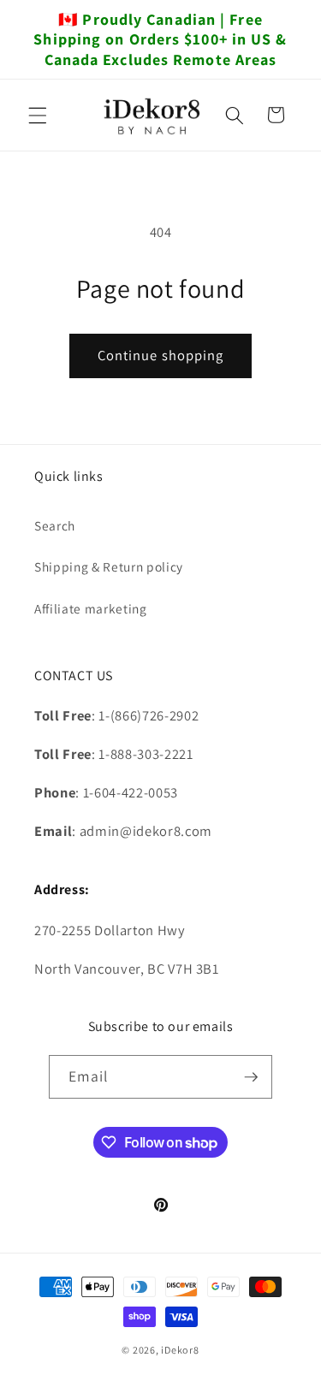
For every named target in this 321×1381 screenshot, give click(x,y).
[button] (37, 114)
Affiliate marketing (90, 608)
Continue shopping (161, 355)
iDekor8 (180, 1349)
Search (54, 525)
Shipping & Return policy (108, 566)
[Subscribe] (250, 1077)
